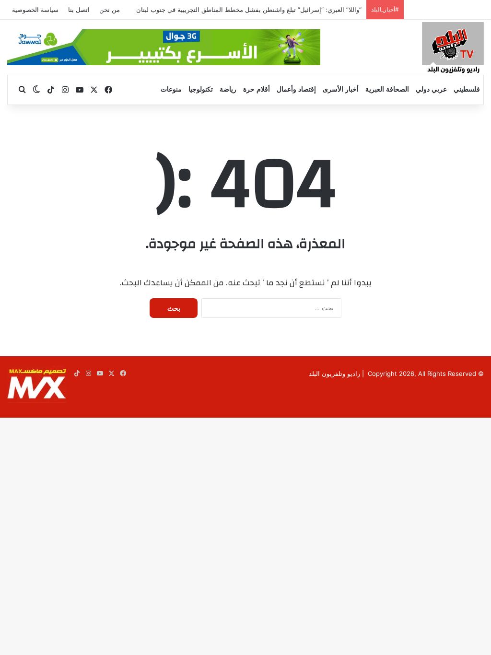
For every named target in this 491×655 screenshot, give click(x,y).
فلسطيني (467, 89)
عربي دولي (431, 89)
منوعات (171, 89)
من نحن (109, 9)
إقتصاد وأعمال (296, 89)
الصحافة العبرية (387, 89)
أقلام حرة (256, 89)
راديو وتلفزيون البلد (334, 373)
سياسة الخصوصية (35, 9)
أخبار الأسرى (341, 89)
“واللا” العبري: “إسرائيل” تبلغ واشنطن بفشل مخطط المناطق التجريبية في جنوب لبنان (249, 9)
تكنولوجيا (200, 89)
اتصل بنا (79, 9)
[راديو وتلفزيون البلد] (453, 49)
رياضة (228, 89)
